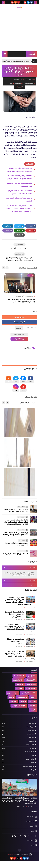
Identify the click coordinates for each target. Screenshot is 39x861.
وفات (32, 710)
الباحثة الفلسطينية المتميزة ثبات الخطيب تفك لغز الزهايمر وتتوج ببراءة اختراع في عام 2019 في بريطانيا (16, 522)
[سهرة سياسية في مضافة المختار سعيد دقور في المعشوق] (30, 641)
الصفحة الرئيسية (29, 83)
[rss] (15, 2)
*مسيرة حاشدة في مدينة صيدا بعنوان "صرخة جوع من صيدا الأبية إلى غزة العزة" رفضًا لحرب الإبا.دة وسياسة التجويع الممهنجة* (19, 208)
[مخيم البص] (19, 7)
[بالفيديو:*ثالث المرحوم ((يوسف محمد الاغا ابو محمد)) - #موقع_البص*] (33, 509)
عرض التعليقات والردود (18, 339)
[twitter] (28, 2)
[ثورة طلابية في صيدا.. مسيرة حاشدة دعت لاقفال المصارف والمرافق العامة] (33, 532)
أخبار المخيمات (18, 675)
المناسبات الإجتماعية (28, 693)
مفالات (22, 701)
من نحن (32, 845)
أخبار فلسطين (30, 680)
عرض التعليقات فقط (19, 334)
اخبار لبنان (31, 737)
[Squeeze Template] (30, 854)
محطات (32, 701)
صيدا (11, 83)
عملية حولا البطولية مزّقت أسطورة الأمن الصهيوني (16, 544)
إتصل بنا (32, 826)
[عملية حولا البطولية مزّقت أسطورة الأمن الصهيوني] (33, 542)
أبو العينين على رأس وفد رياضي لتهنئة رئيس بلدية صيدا (19, 199)
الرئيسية (30, 54)
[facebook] (31, 2)
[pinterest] (18, 2)
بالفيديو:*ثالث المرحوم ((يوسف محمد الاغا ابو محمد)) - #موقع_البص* (16, 510)
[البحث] (3, 2)
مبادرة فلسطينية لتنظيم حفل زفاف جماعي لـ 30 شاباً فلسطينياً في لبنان (14, 614)
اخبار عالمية (30, 684)
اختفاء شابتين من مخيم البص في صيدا (15, 553)
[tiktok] (21, 2)
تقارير (32, 697)
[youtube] (25, 2)
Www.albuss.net (31, 807)
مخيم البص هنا (30, 840)
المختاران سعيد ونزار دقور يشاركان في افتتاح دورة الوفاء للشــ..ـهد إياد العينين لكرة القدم (19, 628)
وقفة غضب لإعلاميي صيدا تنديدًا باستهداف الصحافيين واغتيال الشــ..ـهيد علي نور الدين (19, 177)
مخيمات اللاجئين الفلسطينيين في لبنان (23, 835)
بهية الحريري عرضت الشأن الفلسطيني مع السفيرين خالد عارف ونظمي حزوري (20, 192)
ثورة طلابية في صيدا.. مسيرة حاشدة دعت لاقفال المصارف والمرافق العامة (15, 533)
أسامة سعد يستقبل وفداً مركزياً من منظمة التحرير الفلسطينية (19, 184)
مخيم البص (10, 854)
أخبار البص (31, 675)
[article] (19, 246)
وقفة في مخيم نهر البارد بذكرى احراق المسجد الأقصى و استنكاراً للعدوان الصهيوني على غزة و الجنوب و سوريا (20, 601)
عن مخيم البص (30, 821)
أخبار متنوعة (18, 83)
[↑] (19, 850)
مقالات (13, 701)
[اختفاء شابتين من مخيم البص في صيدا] (33, 553)
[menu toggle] (35, 2)
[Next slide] (3, 267)
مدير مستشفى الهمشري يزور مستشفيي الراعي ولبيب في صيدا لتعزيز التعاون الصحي (19, 169)
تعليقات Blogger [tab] (19, 317)
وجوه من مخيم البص (18, 705)
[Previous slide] (7, 402)
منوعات (31, 705)
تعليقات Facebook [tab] (19, 322)
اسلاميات (19, 684)
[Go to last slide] (7, 267)
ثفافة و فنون (21, 697)
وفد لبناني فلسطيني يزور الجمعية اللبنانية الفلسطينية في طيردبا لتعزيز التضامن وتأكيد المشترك (20, 655)
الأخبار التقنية (30, 688)
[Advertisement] (19, 30)
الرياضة (18, 688)
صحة (32, 762)
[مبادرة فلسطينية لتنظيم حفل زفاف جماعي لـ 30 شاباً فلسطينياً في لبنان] (30, 614)
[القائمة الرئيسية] (5, 54)
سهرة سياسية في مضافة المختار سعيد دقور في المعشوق (15, 641)
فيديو (10, 697)
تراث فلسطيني (11, 693)
